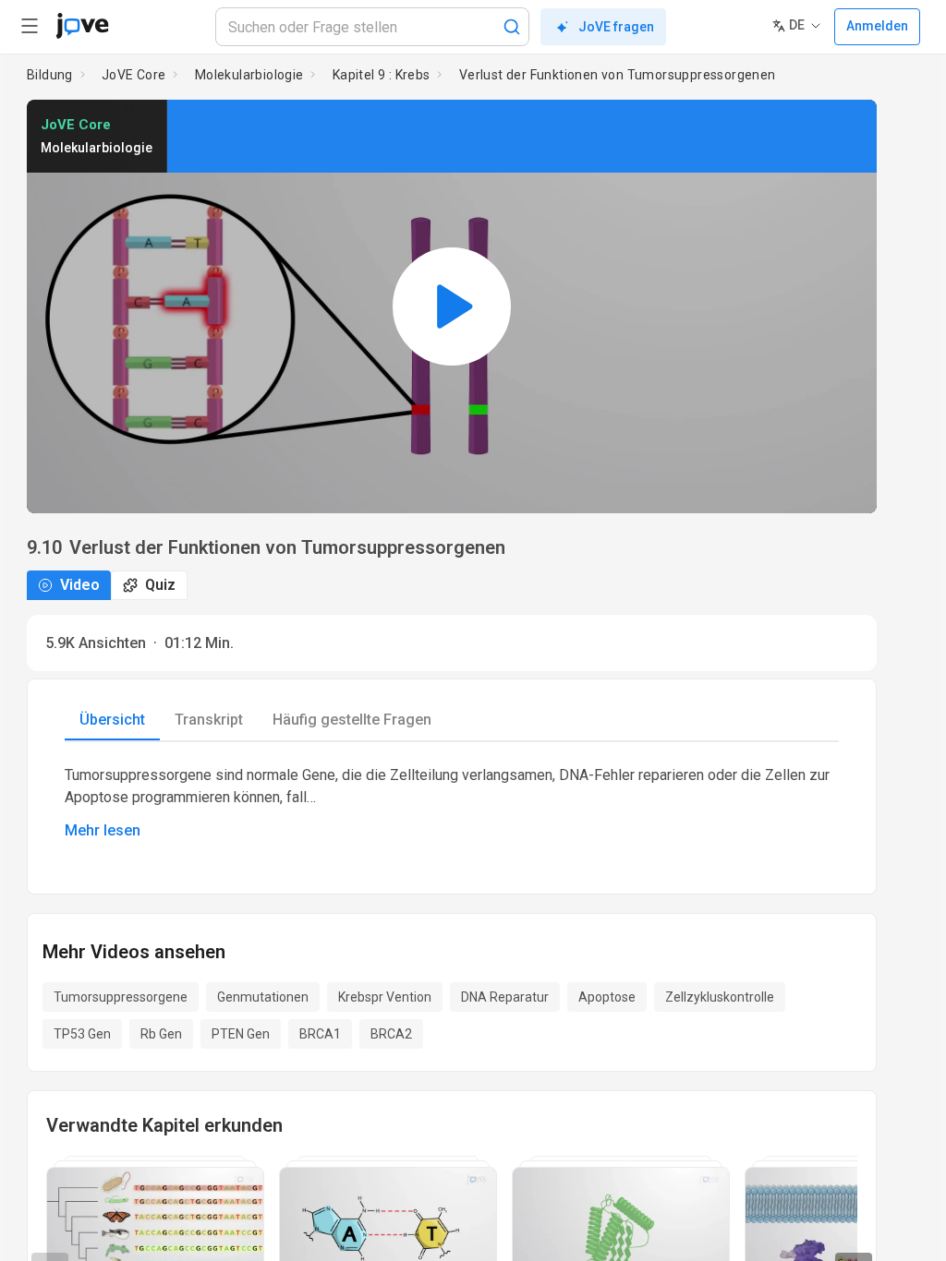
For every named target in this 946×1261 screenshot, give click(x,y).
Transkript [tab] (209, 719)
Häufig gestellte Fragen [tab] (352, 719)
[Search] (512, 27)
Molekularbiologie (249, 74)
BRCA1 (320, 1034)
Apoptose (607, 997)
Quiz (160, 585)
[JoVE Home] (82, 26)
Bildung (50, 74)
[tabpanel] (452, 803)
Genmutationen (263, 997)
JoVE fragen (616, 26)
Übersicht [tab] (112, 719)
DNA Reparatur (505, 997)
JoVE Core (134, 74)
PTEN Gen (241, 1034)
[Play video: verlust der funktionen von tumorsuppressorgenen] (452, 306)
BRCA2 (391, 1034)
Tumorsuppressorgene (121, 997)
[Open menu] (29, 26)
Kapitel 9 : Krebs (382, 74)
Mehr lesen (102, 830)
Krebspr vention (384, 997)
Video (80, 585)
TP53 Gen (82, 1034)
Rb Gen (161, 1034)
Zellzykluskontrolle (719, 997)
